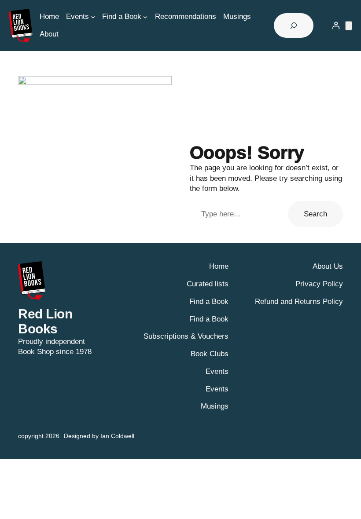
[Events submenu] (93, 17)
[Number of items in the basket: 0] (348, 25)
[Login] (336, 25)
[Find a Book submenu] (145, 17)
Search (315, 214)
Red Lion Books (45, 321)
